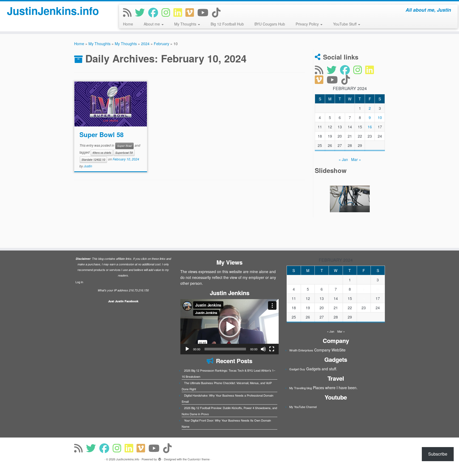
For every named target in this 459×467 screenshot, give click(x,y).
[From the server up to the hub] (350, 199)
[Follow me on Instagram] (167, 12)
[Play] (187, 349)
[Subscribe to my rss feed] (129, 12)
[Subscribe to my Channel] (204, 12)
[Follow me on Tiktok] (218, 12)
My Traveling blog (300, 388)
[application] (229, 326)
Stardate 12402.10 (93, 160)
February (161, 43)
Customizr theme (199, 459)
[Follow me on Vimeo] (191, 12)
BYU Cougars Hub (269, 24)
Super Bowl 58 (101, 134)
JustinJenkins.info (53, 10)
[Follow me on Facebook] (155, 12)
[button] (229, 326)
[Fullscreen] (271, 349)
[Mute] (263, 349)
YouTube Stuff (345, 24)
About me (152, 24)
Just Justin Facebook (123, 301)
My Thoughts (185, 24)
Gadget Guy (297, 369)
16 (370, 126)
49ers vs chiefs (101, 153)
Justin (88, 166)
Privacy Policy (308, 24)
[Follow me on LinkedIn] (179, 12)
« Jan (343, 159)
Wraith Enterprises (301, 350)
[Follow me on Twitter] (141, 12)
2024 (145, 43)
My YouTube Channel (303, 407)
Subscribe (437, 454)
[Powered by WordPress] (160, 458)
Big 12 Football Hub (227, 24)
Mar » (356, 159)
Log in (79, 282)
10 (380, 117)
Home (128, 24)
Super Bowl (124, 146)
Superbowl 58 (124, 153)
